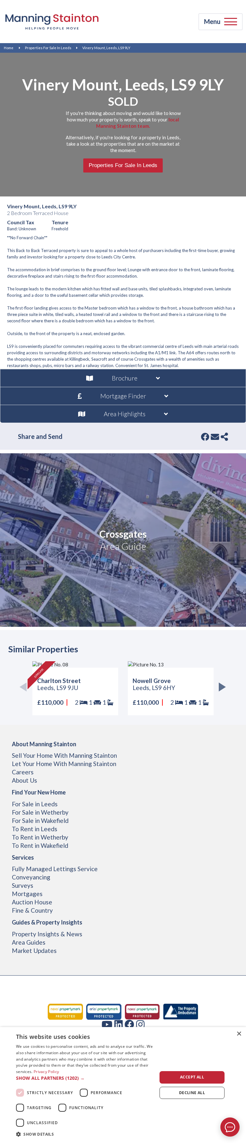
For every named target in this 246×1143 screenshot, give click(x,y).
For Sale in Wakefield (40, 820)
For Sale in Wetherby (40, 812)
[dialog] (123, 1085)
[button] (84, 1078)
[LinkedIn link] (118, 1024)
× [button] (238, 1034)
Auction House (32, 902)
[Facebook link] (129, 1024)
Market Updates (34, 950)
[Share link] (224, 437)
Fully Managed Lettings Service (55, 868)
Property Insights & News (47, 934)
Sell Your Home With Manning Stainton (64, 755)
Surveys (22, 885)
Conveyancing (31, 877)
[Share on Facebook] (205, 437)
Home (8, 48)
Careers (23, 772)
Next (220, 688)
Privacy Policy (46, 1071)
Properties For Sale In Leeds (48, 48)
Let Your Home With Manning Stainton (64, 763)
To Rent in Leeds (34, 828)
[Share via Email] (215, 437)
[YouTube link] (107, 1024)
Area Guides (28, 942)
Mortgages (27, 893)
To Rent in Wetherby (40, 837)
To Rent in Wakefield (40, 845)
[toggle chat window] (230, 1127)
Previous (25, 688)
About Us (24, 780)
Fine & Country (32, 910)
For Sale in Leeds (35, 804)
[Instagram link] (140, 1024)
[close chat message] (236, 1061)
